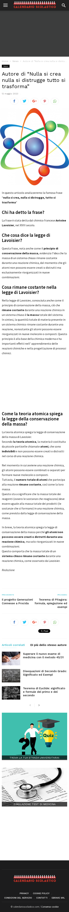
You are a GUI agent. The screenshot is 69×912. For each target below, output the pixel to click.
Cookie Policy (41, 893)
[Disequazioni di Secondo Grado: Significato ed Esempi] (11, 675)
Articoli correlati (13, 645)
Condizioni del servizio (18, 898)
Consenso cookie (50, 906)
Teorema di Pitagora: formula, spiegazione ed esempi (51, 603)
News (5, 66)
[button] (63, 5)
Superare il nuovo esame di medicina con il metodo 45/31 (43, 655)
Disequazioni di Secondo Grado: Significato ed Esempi (45, 673)
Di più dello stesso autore (48, 645)
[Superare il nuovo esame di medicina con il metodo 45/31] (11, 658)
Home (5, 61)
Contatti (41, 898)
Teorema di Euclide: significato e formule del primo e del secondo (44, 692)
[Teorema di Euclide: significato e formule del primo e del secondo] (11, 693)
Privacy (24, 893)
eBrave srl (58, 898)
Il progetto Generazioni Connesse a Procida (17, 601)
